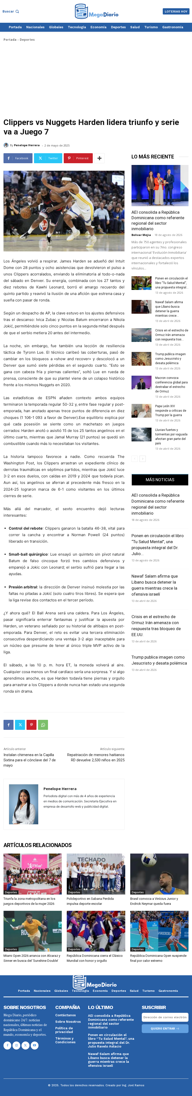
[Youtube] (34, 1045)
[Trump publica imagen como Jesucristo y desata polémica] (142, 359)
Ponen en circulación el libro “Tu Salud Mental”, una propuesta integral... (171, 283)
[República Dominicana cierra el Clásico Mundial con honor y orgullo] (96, 931)
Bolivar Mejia (141, 235)
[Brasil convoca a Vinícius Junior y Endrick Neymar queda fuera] (159, 874)
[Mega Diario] (97, 11)
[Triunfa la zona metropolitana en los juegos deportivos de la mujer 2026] (33, 874)
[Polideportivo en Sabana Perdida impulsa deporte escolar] (96, 874)
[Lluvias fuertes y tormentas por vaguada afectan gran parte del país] (142, 434)
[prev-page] (135, 459)
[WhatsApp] (43, 725)
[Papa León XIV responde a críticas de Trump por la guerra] (142, 411)
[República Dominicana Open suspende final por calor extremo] (159, 931)
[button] (11, 11)
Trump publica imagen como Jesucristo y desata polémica (170, 358)
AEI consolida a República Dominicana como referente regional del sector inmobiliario (111, 1021)
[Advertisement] (96, 80)
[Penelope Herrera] (7, 145)
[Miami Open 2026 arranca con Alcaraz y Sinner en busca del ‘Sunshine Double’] (33, 931)
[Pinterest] (31, 725)
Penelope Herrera (27, 145)
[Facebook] (9, 725)
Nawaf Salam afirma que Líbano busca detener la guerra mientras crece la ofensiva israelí (108, 1060)
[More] (99, 158)
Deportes (27, 39)
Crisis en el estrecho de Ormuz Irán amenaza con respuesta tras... (171, 335)
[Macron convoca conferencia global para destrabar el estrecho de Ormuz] (142, 382)
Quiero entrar (163, 1028)
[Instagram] (16, 1045)
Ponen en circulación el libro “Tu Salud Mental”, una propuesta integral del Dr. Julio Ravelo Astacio (111, 1041)
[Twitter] (20, 725)
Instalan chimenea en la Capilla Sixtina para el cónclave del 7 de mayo (30, 760)
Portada (10, 39)
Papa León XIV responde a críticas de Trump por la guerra (170, 410)
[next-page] (143, 459)
